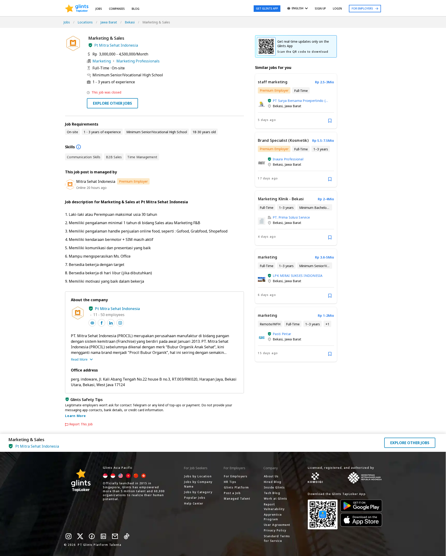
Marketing (101, 61)
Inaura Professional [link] (288, 159)
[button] (90, 45)
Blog (135, 9)
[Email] (115, 536)
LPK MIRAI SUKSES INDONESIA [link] (298, 275)
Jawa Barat (108, 22)
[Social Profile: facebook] (101, 322)
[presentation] (77, 8)
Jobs (98, 9)
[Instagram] (68, 536)
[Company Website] (92, 322)
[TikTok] (126, 536)
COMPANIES (117, 9)
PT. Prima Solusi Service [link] (291, 217)
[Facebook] (91, 536)
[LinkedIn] (103, 536)
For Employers (362, 8)
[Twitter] (80, 536)
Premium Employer (133, 181)
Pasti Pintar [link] (282, 334)
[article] (296, 101)
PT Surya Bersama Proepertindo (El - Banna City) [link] (300, 100)
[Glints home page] (77, 8)
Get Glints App (267, 8)
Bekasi (130, 22)
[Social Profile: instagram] (120, 322)
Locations (85, 22)
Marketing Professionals (138, 61)
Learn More (75, 416)
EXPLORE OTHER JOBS (112, 103)
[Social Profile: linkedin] (110, 322)
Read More (79, 359)
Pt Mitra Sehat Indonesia (116, 45)
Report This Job (81, 424)
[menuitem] (297, 9)
